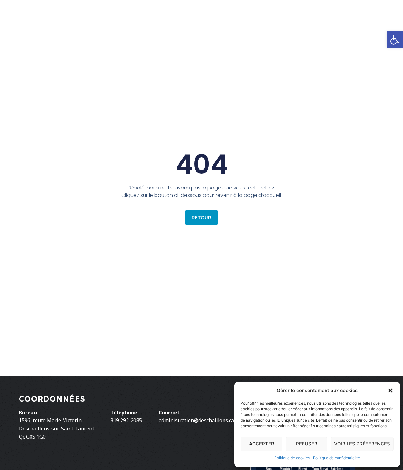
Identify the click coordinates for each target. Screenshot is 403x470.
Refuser (306, 444)
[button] (390, 390)
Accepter (261, 444)
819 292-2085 (126, 420)
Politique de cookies (292, 458)
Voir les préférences (362, 444)
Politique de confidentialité (336, 458)
